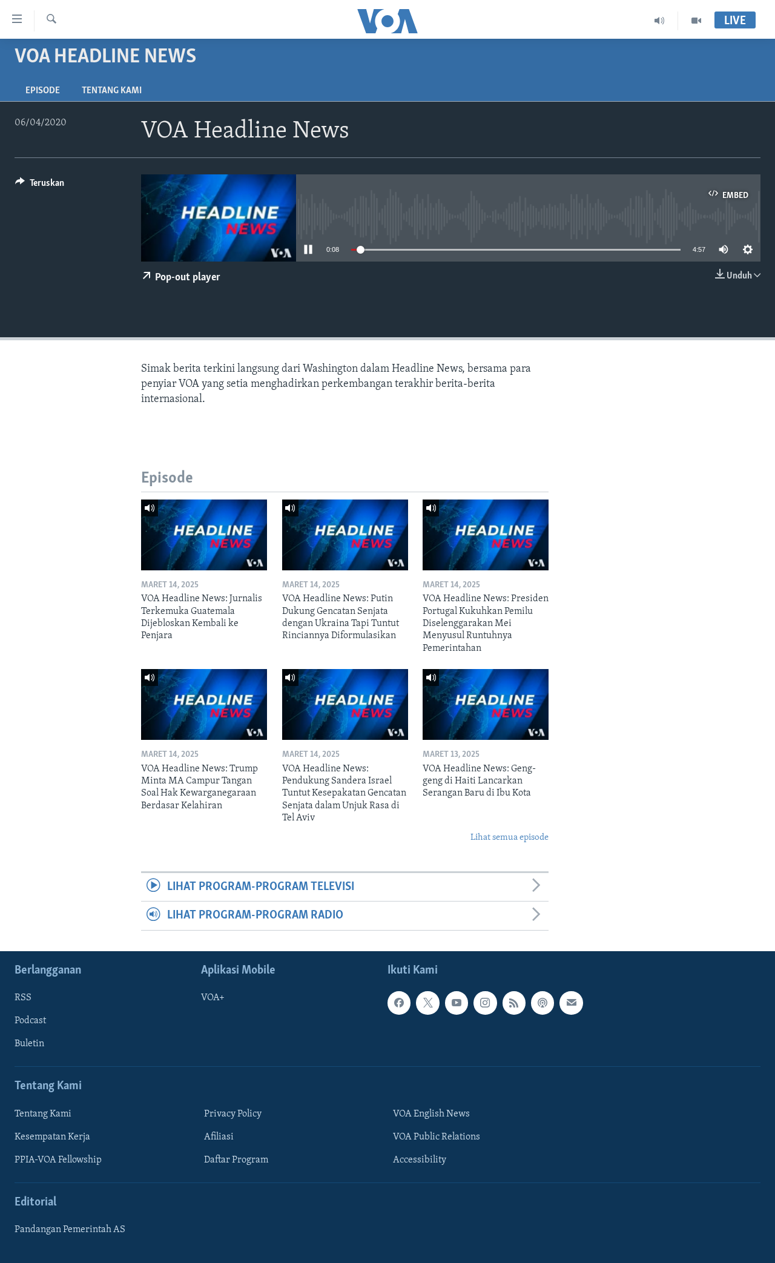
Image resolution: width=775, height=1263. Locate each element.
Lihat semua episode (509, 837)
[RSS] (514, 1002)
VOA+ (213, 998)
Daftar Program (236, 1160)
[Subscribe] (570, 1002)
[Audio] (659, 21)
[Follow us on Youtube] (456, 1002)
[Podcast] (542, 1002)
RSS (23, 998)
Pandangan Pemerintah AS (70, 1230)
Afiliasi (219, 1137)
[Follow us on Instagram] (484, 1002)
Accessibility (419, 1160)
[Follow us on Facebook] (399, 1002)
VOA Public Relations (436, 1137)
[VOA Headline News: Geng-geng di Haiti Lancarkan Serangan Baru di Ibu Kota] (486, 704)
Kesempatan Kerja (52, 1137)
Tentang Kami (112, 91)
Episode (42, 91)
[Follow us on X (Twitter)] (427, 1002)
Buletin (29, 1044)
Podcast (30, 1021)
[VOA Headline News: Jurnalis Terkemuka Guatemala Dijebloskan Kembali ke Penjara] (204, 535)
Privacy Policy (233, 1114)
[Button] (39, 185)
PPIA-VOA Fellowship (58, 1160)
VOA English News (431, 1114)
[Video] (696, 21)
